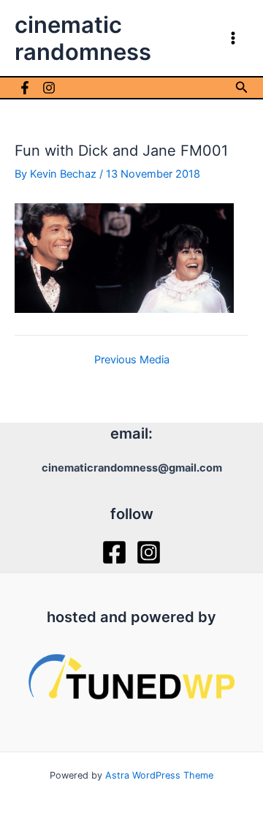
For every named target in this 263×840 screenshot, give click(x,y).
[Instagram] (49, 87)
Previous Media (131, 360)
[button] (241, 87)
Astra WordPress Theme (159, 775)
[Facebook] (25, 87)
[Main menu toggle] (233, 38)
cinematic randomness (83, 38)
